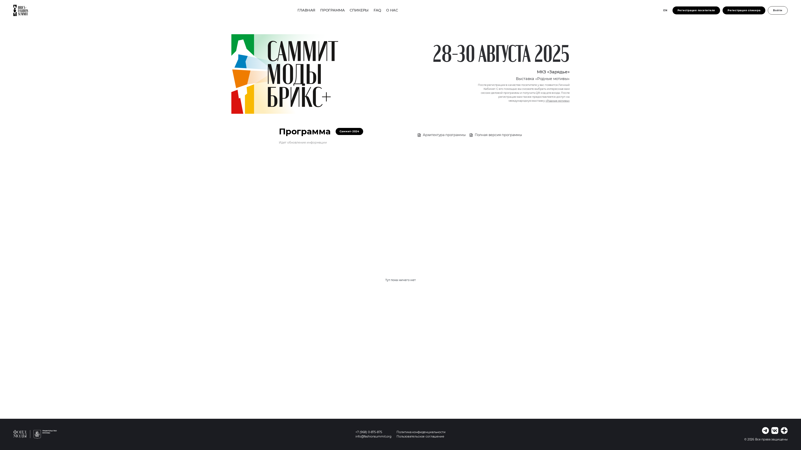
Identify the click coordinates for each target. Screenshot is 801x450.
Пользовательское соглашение (420, 436)
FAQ (377, 10)
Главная (306, 10)
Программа (332, 10)
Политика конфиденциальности (421, 432)
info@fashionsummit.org (373, 436)
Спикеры (359, 10)
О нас (392, 10)
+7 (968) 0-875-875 (368, 432)
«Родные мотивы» (557, 100)
